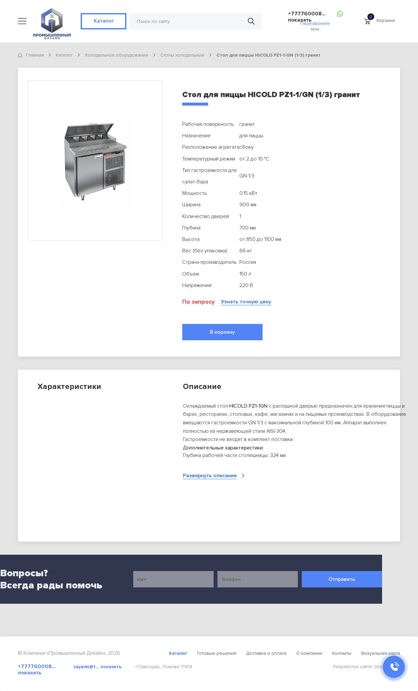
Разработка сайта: (366, 666)
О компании (309, 653)
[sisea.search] (251, 21)
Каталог (103, 21)
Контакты (341, 653)
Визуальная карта (380, 653)
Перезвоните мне (315, 24)
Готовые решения (216, 653)
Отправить (342, 579)
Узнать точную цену (246, 302)
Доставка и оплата (266, 653)
